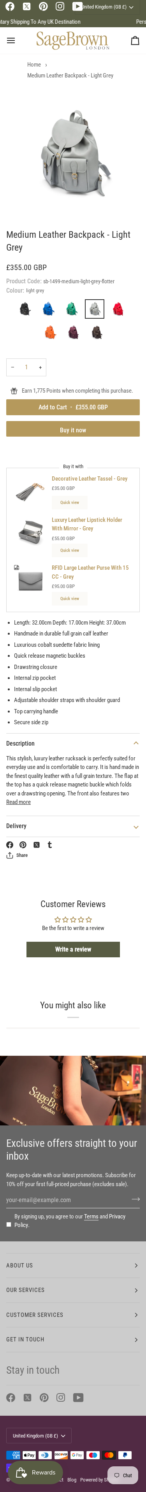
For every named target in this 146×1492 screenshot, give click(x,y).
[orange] (51, 334)
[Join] (133, 1199)
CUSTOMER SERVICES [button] (34, 1314)
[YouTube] (78, 1397)
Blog (71, 1480)
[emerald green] (73, 311)
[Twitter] (26, 6)
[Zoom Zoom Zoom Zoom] (73, 155)
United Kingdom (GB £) (35, 1436)
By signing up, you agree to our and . (69, 1221)
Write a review (73, 949)
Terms (91, 1216)
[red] (120, 311)
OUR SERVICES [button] (25, 1290)
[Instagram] (60, 6)
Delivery (16, 826)
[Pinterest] (43, 6)
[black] (26, 311)
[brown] (96, 334)
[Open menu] (18, 40)
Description (20, 743)
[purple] (75, 334)
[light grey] (96, 311)
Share (22, 855)
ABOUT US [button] (19, 1265)
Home (34, 64)
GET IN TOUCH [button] (25, 1339)
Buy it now (73, 430)
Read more (18, 802)
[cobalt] (50, 311)
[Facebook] (9, 6)
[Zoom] (25, 202)
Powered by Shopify (99, 1480)
